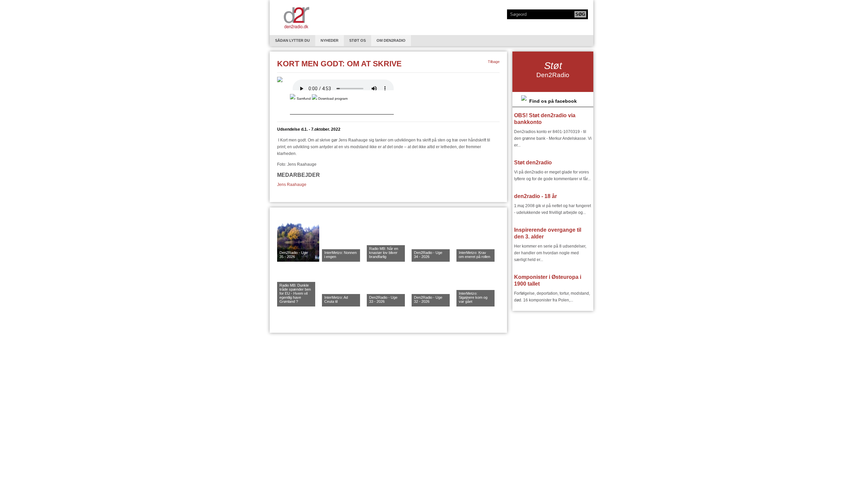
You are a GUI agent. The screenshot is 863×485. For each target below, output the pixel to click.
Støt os (357, 40)
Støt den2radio (533, 162)
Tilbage (494, 62)
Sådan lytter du (292, 40)
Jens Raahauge (291, 184)
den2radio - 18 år (535, 196)
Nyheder (329, 40)
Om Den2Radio (391, 40)
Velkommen (296, 17)
